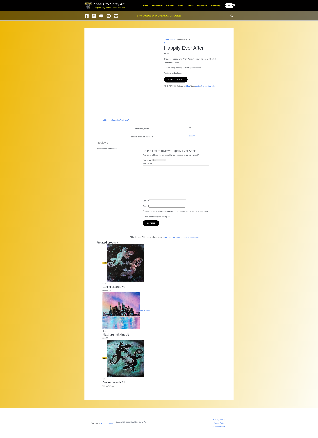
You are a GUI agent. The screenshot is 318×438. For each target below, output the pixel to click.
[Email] (116, 16)
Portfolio (170, 5)
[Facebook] (86, 16)
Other (172, 40)
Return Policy (219, 423)
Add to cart (176, 80)
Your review (148, 164)
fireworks (211, 86)
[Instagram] (94, 16)
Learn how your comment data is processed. (181, 237)
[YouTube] (101, 16)
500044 (192, 136)
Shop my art (157, 5)
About (180, 5)
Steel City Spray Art (109, 4)
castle (197, 86)
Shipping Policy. (219, 426)
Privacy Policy (219, 419)
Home (145, 5)
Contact (190, 5)
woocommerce (107, 423)
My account (202, 5)
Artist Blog (215, 5)
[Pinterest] (108, 16)
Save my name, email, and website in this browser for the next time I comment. (177, 211)
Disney (204, 86)
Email (145, 206)
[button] (232, 16)
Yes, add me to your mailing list (157, 217)
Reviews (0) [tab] (125, 120)
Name (146, 201)
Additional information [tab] (111, 120)
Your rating (148, 160)
